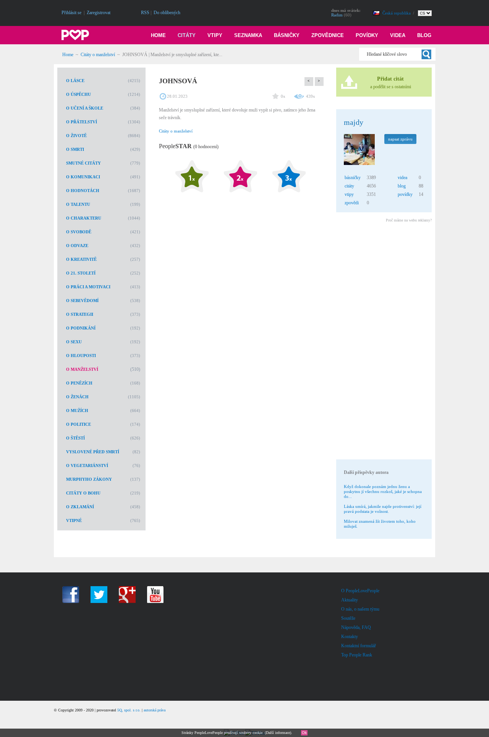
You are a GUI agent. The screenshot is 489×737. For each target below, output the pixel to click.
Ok (304, 733)
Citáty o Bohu (83, 493)
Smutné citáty (83, 163)
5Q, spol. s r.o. (129, 710)
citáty (349, 186)
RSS (145, 12)
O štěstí (75, 438)
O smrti (75, 149)
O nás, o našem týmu (360, 609)
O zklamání (80, 506)
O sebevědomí (82, 300)
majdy (353, 122)
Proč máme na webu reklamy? (409, 220)
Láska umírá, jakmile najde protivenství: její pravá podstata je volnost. (382, 509)
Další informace (278, 733)
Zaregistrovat (98, 12)
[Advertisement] (383, 342)
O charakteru (83, 218)
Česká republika (397, 13)
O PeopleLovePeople (360, 590)
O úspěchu (78, 94)
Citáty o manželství (98, 54)
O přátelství (81, 122)
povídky (405, 194)
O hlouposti (81, 355)
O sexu (74, 341)
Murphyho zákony (89, 479)
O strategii (79, 314)
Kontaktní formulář (358, 645)
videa (402, 177)
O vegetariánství (87, 465)
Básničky (287, 35)
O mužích (77, 410)
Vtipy (214, 35)
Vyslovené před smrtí (92, 451)
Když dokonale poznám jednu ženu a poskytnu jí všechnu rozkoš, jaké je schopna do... (383, 491)
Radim (337, 15)
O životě (76, 135)
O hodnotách (82, 190)
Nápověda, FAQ (356, 627)
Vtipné (74, 520)
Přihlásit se (71, 12)
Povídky (367, 35)
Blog (424, 35)
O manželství (82, 369)
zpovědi (352, 202)
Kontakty (349, 636)
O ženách (77, 396)
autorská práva (154, 710)
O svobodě (78, 232)
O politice (78, 424)
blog (402, 186)
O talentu (78, 204)
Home (158, 35)
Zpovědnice (327, 35)
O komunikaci (83, 177)
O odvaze (77, 245)
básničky (353, 177)
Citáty (187, 35)
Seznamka (248, 35)
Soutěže (348, 618)
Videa (397, 35)
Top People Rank (356, 655)
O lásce (75, 80)
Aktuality (349, 600)
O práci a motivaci (88, 286)
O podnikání (81, 328)
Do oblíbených (167, 12)
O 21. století (81, 273)
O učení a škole (84, 108)
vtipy (349, 194)
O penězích (79, 383)
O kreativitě (81, 259)
